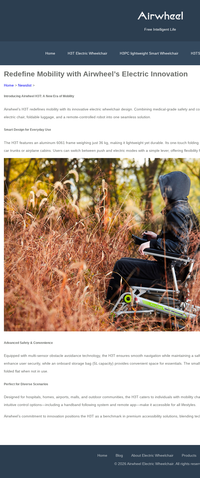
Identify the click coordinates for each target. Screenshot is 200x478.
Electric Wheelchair (158, 464)
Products (189, 455)
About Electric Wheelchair (152, 455)
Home (50, 53)
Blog (119, 455)
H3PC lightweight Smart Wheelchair (149, 53)
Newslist (25, 85)
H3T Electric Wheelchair (87, 53)
